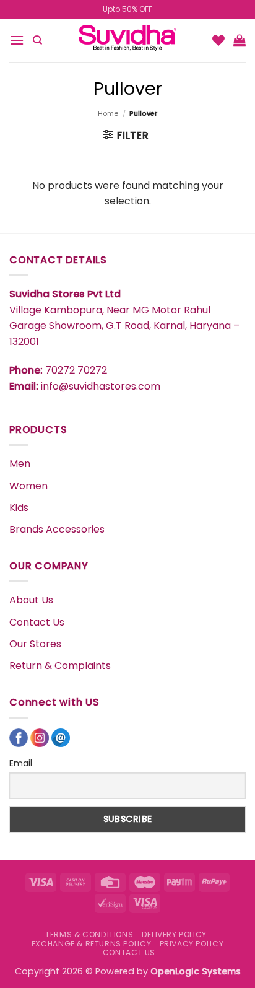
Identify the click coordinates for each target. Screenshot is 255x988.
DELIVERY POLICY (174, 934)
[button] (16, 40)
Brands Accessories (57, 529)
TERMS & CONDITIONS (89, 934)
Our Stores (35, 644)
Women (28, 486)
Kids (18, 508)
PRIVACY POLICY (192, 943)
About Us (31, 600)
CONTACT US (129, 952)
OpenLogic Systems (195, 971)
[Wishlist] (218, 40)
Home (108, 113)
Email (20, 763)
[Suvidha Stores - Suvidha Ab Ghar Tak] (127, 40)
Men (19, 464)
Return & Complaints (60, 665)
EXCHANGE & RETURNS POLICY (91, 943)
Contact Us (36, 622)
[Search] (37, 40)
